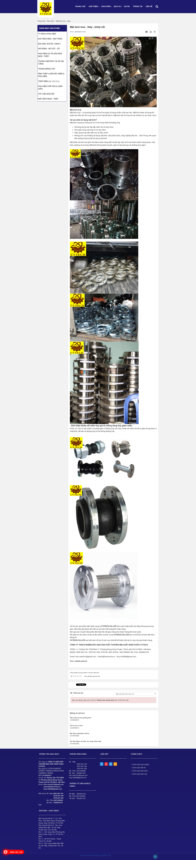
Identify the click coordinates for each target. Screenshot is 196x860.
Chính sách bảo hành (140, 771)
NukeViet (90, 855)
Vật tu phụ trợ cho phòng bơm (80, 718)
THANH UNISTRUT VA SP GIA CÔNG (51, 62)
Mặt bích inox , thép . (48, 99)
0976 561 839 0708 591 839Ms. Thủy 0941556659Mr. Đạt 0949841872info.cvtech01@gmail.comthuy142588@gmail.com (78, 772)
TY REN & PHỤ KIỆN (47, 34)
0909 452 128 (82, 764)
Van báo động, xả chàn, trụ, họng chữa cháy (85, 741)
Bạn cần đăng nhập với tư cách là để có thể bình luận (100, 700)
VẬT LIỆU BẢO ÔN (46, 94)
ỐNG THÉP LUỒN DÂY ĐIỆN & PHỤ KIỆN (51, 75)
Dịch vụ (117, 6)
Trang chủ (80, 6)
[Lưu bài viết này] (155, 31)
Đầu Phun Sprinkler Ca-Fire (79, 733)
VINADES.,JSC (106, 855)
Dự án (127, 6)
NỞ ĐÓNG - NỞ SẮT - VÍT (49, 49)
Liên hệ (149, 6)
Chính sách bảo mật (139, 774)
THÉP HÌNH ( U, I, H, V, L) (48, 81)
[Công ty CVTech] (45, 8)
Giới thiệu (93, 6)
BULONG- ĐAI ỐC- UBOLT (49, 44)
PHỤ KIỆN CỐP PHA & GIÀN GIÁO (50, 87)
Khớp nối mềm (76, 428)
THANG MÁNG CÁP (46, 69)
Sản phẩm (105, 6)
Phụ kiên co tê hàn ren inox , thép (50, 55)
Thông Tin (137, 6)
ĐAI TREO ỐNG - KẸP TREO (50, 39)
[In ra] (151, 31)
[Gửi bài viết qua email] (146, 31)
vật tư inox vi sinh (76, 725)
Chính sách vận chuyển (140, 764)
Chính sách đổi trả (139, 767)
